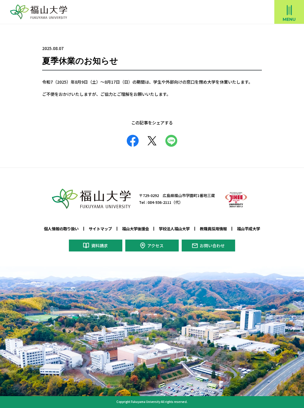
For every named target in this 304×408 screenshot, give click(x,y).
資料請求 (99, 245)
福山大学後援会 (135, 229)
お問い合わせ (212, 245)
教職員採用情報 (213, 229)
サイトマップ (100, 229)
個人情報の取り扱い (61, 229)
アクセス (155, 245)
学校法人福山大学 (174, 229)
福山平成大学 (248, 229)
